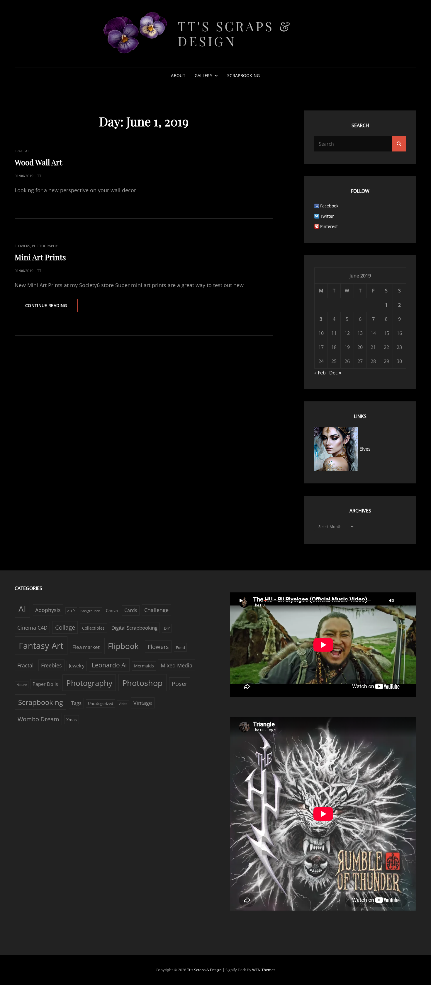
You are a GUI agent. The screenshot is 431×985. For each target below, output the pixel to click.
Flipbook (123, 646)
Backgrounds (90, 611)
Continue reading (51, 307)
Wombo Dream (38, 719)
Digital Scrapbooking (134, 627)
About (178, 75)
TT (39, 175)
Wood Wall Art (38, 162)
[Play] (241, 600)
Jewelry (76, 665)
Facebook (329, 206)
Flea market (86, 647)
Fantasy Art (41, 646)
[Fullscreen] (403, 600)
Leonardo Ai (109, 665)
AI (22, 608)
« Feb (320, 372)
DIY (167, 628)
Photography (45, 245)
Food (180, 647)
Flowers (22, 245)
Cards (130, 610)
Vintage (142, 702)
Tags (76, 703)
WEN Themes (263, 969)
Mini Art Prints (40, 257)
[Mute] (391, 600)
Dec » (335, 372)
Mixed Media (176, 665)
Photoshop (142, 682)
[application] (323, 644)
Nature (21, 685)
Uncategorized (100, 703)
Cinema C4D (32, 627)
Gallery (203, 75)
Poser (179, 684)
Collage (65, 627)
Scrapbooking (243, 75)
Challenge (156, 610)
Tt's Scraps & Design (235, 33)
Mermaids (144, 666)
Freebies (51, 665)
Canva (112, 610)
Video (123, 704)
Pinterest (329, 226)
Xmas (71, 719)
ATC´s (71, 611)
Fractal (22, 151)
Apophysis (48, 610)
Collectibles (93, 628)
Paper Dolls (45, 684)
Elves (364, 449)
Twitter (327, 216)
